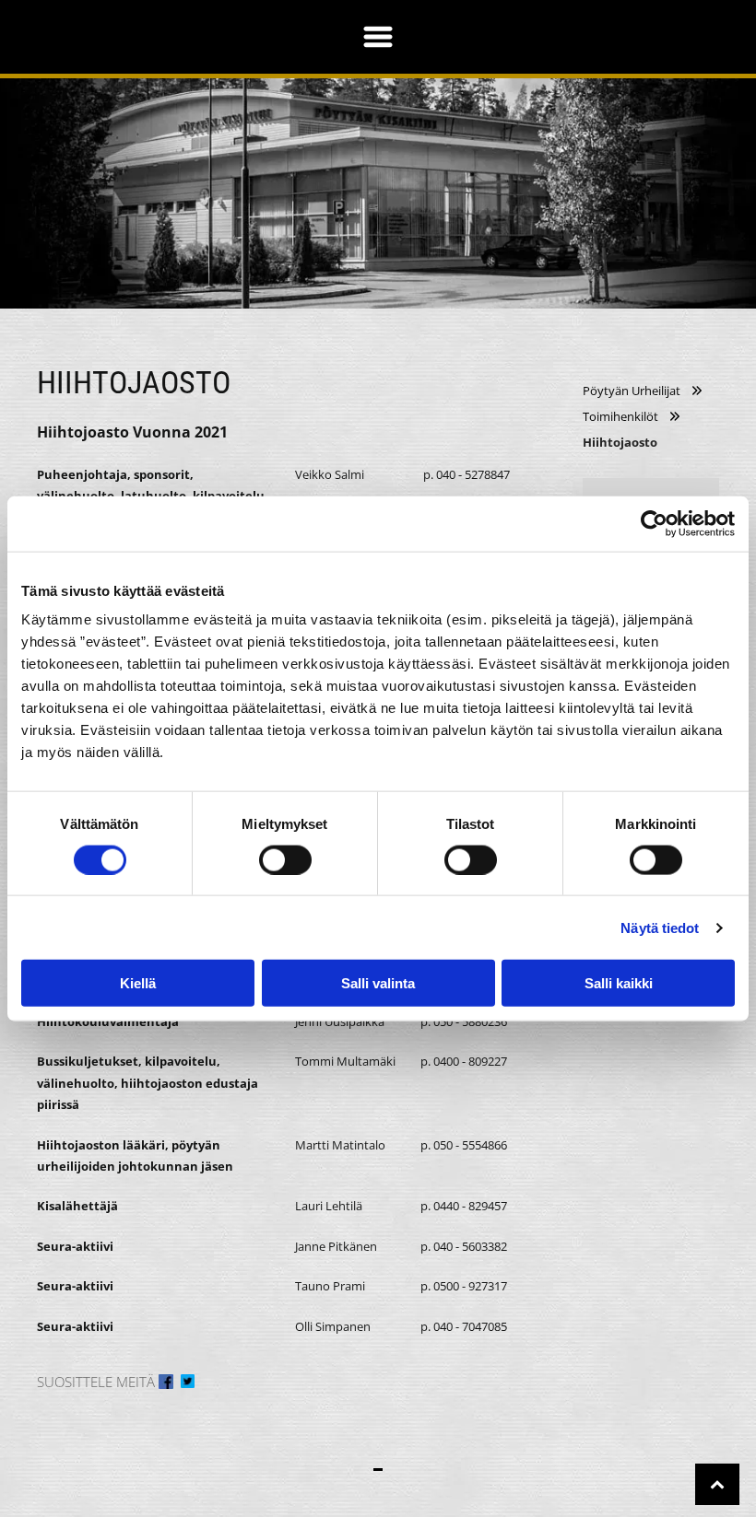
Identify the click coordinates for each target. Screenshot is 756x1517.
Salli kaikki (619, 983)
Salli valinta (378, 983)
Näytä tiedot (659, 927)
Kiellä (138, 983)
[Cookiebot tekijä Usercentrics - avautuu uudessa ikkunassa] (654, 523)
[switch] (285, 859)
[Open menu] (378, 37)
